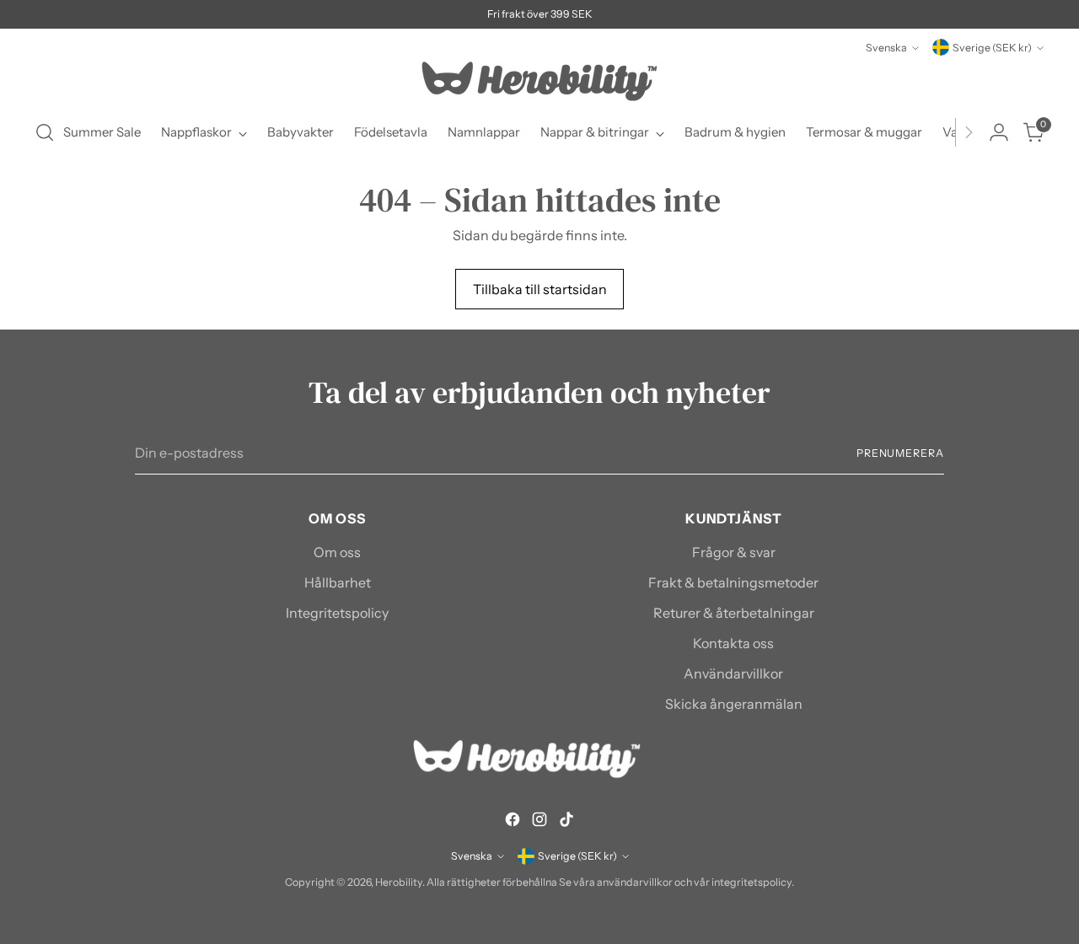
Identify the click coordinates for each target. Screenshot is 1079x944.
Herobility (398, 882)
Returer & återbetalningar (733, 612)
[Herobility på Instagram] (539, 822)
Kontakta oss (733, 643)
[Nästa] (968, 132)
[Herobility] (539, 81)
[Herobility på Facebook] (512, 822)
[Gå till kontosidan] (999, 132)
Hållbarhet (337, 582)
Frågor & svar (734, 552)
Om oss (337, 552)
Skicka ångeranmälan (734, 703)
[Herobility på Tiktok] (566, 822)
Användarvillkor (733, 673)
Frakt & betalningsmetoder (733, 582)
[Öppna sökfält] (45, 132)
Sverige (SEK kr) (992, 47)
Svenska (886, 47)
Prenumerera (900, 453)
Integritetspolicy (337, 612)
